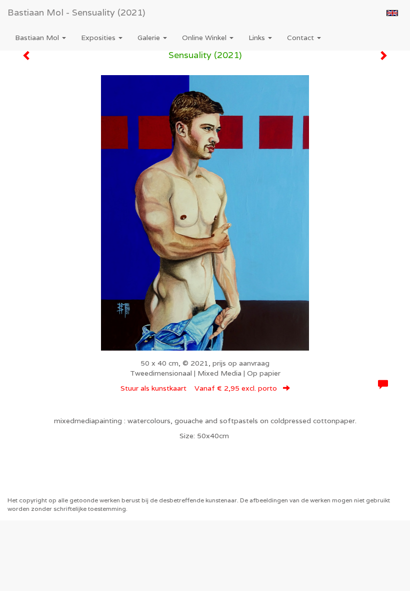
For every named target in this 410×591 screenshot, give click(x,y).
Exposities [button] (99, 37)
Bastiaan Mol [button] (38, 37)
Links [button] (257, 37)
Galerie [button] (150, 37)
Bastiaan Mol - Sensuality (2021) (77, 12)
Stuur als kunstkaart (198, 388)
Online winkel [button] (205, 37)
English (392, 13)
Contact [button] (301, 37)
